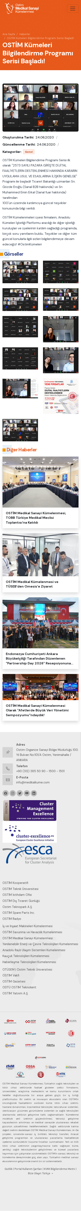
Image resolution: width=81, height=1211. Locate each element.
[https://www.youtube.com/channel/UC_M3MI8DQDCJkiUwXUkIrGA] (27, 793)
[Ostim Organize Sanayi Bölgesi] (10, 1021)
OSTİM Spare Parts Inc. (18, 913)
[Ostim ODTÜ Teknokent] (50, 1033)
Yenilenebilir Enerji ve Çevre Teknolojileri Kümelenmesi (40, 944)
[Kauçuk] (40, 1074)
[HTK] (61, 1074)
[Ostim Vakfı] (30, 1021)
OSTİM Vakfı (10, 975)
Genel (29, 152)
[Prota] (50, 1045)
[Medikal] (50, 1067)
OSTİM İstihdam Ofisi (17, 895)
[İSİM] (10, 1067)
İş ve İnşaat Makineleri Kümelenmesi (27, 926)
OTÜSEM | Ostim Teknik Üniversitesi (27, 969)
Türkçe (46, 1173)
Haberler (24, 34)
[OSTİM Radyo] (10, 1045)
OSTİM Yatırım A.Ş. (15, 993)
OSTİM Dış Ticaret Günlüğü (21, 901)
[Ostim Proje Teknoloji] (71, 1045)
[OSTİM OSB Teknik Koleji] (10, 1033)
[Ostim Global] (40, 1057)
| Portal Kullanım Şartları (27, 1169)
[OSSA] (30, 1067)
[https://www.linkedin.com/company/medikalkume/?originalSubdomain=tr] (34, 793)
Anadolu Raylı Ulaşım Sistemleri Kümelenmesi (33, 950)
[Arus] (20, 1074)
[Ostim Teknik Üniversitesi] (71, 1021)
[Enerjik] (71, 1067)
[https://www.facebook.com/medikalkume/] (5, 793)
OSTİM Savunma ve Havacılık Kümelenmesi (32, 932)
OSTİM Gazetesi (13, 981)
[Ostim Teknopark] (30, 1033)
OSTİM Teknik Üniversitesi (20, 889)
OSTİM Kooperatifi (15, 883)
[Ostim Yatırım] (50, 1021)
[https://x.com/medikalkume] (20, 793)
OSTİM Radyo (11, 919)
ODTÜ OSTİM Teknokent (19, 987)
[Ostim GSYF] (30, 1045)
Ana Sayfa (8, 34)
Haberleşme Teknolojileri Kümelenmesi (29, 962)
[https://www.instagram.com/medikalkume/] (13, 793)
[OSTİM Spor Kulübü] (71, 1033)
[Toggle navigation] (73, 8)
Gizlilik (8, 1169)
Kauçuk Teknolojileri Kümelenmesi (25, 956)
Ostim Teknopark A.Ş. (17, 907)
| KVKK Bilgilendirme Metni (59, 1169)
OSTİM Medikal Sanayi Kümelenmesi (27, 938)
